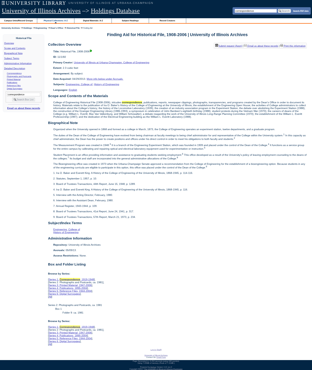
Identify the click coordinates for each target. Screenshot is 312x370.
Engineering (41, 28)
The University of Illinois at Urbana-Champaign (163, 369)
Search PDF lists (301, 11)
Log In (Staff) (156, 350)
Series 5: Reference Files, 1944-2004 (70, 291)
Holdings (27, 28)
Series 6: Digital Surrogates (64, 293)
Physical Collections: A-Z (56, 20)
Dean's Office (56, 28)
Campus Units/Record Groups (18, 20)
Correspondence (14, 73)
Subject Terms (11, 58)
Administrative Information (18, 63)
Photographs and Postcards (19, 76)
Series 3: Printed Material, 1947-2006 (70, 285)
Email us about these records (23, 108)
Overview (9, 43)
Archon (153, 367)
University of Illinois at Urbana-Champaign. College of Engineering (111, 62)
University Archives (10, 28)
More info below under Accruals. (105, 78)
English (73, 89)
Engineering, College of (79, 84)
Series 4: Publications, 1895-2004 (68, 288)
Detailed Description (14, 68)
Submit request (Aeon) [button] (230, 46)
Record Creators (167, 20)
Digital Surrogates (14, 89)
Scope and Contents (14, 48)
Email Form (161, 357)
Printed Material (13, 79)
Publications (12, 82)
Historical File (73, 28)
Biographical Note (13, 53)
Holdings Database (115, 10)
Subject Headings (130, 20)
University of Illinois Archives (41, 10)
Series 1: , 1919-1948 (71, 279)
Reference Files (14, 85)
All (50, 296)
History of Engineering (106, 84)
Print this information (294, 46)
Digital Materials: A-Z (93, 20)
